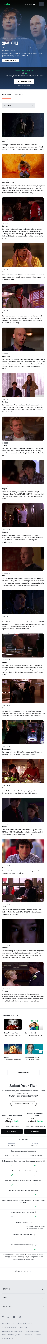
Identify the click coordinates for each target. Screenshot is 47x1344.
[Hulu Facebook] (4, 1316)
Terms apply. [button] (40, 1254)
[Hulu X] (10, 1316)
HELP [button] (5, 1298)
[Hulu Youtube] (16, 1316)
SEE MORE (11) (23, 1072)
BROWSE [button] (6, 1289)
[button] (6, 94)
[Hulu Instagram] (20, 1316)
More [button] (13, 50)
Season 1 (7, 105)
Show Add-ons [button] (21, 1271)
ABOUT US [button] (7, 1306)
